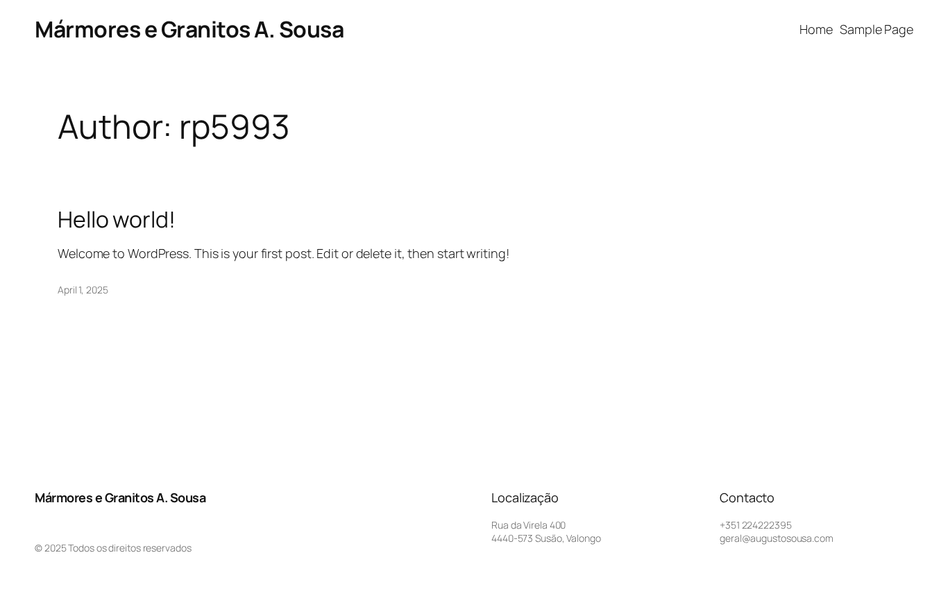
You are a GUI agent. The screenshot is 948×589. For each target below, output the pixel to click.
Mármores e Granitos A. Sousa (189, 29)
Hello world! (117, 219)
